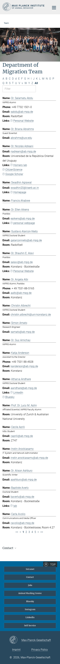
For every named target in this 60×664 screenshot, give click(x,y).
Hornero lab (20, 165)
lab (15, 505)
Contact (30, 577)
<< (17, 532)
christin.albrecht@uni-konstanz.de (31, 314)
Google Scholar (14, 174)
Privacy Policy (39, 649)
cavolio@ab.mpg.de (22, 523)
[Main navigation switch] (54, 7)
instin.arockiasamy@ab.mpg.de (29, 457)
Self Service (30, 625)
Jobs (30, 585)
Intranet (30, 569)
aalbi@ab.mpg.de (21, 292)
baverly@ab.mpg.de (22, 496)
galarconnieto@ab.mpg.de (26, 240)
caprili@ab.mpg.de (22, 436)
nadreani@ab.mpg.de (23, 151)
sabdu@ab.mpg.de (22, 111)
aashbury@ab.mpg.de (24, 479)
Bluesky (9, 397)
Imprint (16, 649)
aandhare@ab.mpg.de (24, 388)
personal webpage (24, 223)
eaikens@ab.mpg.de (23, 218)
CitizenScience (13, 169)
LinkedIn (18, 392)
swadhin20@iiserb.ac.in (25, 187)
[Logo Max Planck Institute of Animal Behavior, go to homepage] (23, 6)
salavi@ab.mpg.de (22, 262)
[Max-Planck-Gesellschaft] (15, 640)
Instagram (30, 609)
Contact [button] (8, 548)
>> (41, 532)
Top (53, 564)
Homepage (19, 192)
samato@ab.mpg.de (23, 331)
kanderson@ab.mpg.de (24, 366)
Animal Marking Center (30, 593)
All (36, 83)
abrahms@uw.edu (21, 137)
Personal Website (23, 120)
